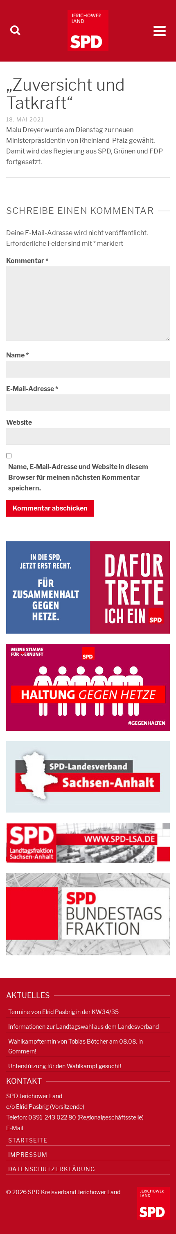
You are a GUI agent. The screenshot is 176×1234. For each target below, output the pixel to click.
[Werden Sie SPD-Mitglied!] (88, 587)
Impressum (27, 1154)
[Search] (15, 31)
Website (19, 422)
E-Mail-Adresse (32, 389)
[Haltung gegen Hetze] (88, 687)
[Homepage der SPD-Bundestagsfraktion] (88, 914)
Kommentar (27, 261)
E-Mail (14, 1127)
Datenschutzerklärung (51, 1168)
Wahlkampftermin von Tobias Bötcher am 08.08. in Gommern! (75, 1046)
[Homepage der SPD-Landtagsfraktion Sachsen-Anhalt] (88, 842)
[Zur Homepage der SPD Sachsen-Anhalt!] (88, 776)
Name (17, 355)
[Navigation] (159, 31)
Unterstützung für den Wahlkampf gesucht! (64, 1065)
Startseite (27, 1140)
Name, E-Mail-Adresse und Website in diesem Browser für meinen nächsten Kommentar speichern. (78, 477)
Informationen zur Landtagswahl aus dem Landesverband (83, 1026)
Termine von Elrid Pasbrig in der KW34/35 (63, 1011)
